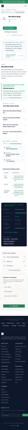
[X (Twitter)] (15, 425)
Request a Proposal (11, 32)
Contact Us (4, 392)
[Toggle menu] (25, 6)
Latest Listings (4, 351)
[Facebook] (12, 425)
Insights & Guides (19, 371)
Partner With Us (5, 359)
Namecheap (5, 325)
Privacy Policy (4, 400)
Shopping (17, 359)
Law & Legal (18, 351)
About (2, 389)
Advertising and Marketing (19, 11)
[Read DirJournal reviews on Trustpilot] (10, 425)
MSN (18, 323)
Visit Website (10, 28)
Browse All (4, 346)
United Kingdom (5, 371)
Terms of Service (5, 397)
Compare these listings (14, 270)
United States (4, 369)
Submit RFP (15, 306)
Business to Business (6, 11)
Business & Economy (20, 346)
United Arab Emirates (6, 379)
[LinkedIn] (17, 425)
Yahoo (23, 323)
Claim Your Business (6, 357)
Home (2, 9)
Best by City (4, 349)
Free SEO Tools (19, 374)
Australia (3, 377)
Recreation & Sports (20, 361)
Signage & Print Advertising (7, 12)
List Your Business (5, 354)
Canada (3, 374)
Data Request (4, 402)
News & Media (5, 394)
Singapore (4, 382)
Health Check (18, 377)
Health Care (18, 349)
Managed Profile (5, 362)
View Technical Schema (11, 232)
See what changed (21, 2)
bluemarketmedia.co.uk (20, 209)
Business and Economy (11, 9)
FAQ (16, 382)
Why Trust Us (18, 379)
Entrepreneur (10, 323)
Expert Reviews (19, 369)
